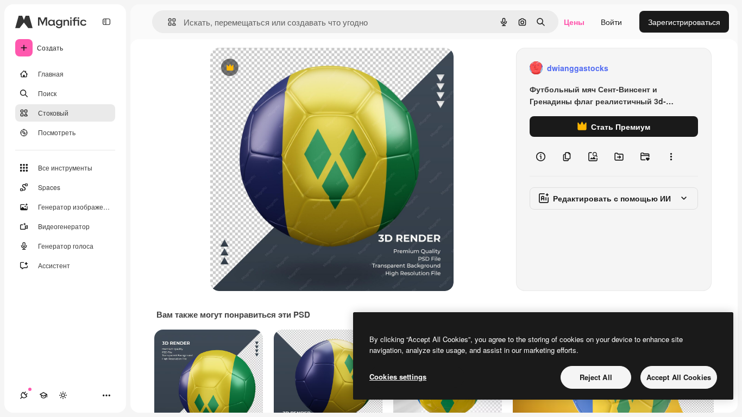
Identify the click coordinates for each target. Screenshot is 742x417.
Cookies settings (397, 376)
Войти (611, 21)
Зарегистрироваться (684, 21)
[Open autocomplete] (168, 22)
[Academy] (43, 395)
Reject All (596, 377)
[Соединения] (24, 395)
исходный (283, 68)
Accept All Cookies (678, 377)
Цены (574, 21)
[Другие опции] (671, 156)
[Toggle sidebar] (106, 21)
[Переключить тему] (63, 395)
